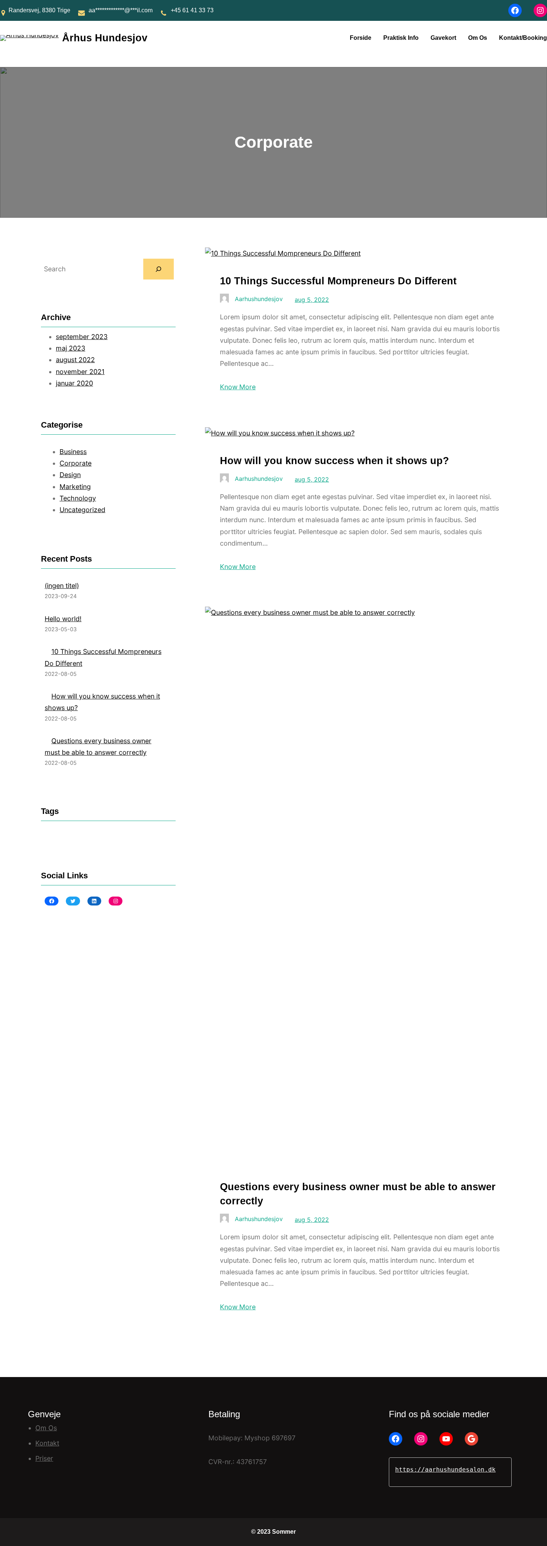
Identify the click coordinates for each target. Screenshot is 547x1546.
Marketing (75, 487)
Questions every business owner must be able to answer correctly (358, 1194)
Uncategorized (82, 510)
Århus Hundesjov (104, 38)
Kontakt (47, 1443)
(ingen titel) (62, 586)
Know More (238, 387)
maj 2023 (70, 348)
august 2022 (75, 360)
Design (70, 475)
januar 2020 (74, 383)
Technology (78, 498)
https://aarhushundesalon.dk (445, 1469)
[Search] (158, 269)
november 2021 (80, 372)
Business (73, 452)
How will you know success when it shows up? (334, 460)
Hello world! (63, 619)
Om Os (46, 1428)
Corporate (76, 463)
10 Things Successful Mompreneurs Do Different (338, 281)
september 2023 (82, 337)
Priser (44, 1458)
